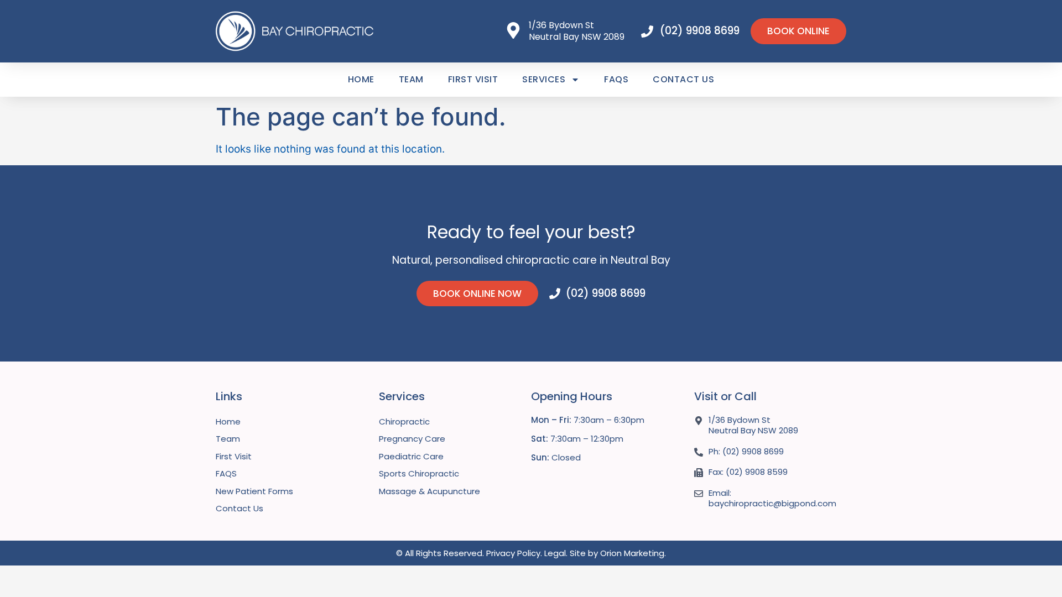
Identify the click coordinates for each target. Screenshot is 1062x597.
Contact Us (683, 79)
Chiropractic (404, 421)
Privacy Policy (513, 553)
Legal (555, 553)
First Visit (473, 79)
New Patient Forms (254, 491)
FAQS (616, 79)
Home (361, 79)
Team (411, 79)
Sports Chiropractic (419, 473)
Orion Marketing (632, 553)
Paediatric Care (411, 456)
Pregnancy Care (412, 438)
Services (543, 79)
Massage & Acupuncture (429, 491)
